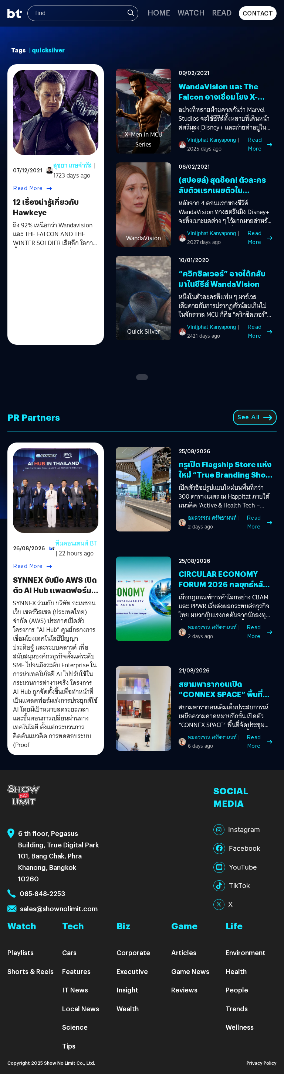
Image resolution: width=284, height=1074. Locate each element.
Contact (258, 13)
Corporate (133, 952)
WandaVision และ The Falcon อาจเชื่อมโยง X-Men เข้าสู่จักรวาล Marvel (222, 96)
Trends (237, 1008)
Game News (190, 971)
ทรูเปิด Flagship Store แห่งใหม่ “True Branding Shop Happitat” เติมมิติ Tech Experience (225, 479)
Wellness (240, 1027)
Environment (246, 952)
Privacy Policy (262, 1063)
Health (236, 971)
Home (159, 12)
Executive (132, 971)
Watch (191, 12)
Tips (68, 1045)
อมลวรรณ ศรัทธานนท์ (212, 518)
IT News (75, 989)
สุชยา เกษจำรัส (72, 165)
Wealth (127, 1008)
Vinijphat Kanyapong (211, 140)
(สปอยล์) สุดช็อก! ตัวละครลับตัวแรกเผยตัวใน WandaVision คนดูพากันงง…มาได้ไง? (222, 195)
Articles (183, 952)
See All (248, 417)
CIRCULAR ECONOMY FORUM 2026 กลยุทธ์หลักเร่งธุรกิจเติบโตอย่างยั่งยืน (223, 584)
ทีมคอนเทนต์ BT (76, 543)
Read (221, 12)
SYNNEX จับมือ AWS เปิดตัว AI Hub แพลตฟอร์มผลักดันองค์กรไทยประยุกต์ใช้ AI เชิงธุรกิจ (55, 595)
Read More (28, 188)
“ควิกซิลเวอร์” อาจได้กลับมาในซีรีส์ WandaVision (222, 278)
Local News (80, 1008)
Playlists (20, 952)
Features (76, 971)
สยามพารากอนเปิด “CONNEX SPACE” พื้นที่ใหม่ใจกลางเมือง (221, 694)
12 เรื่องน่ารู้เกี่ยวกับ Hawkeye (46, 206)
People (237, 989)
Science (75, 1027)
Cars (69, 952)
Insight (127, 989)
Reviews (184, 989)
